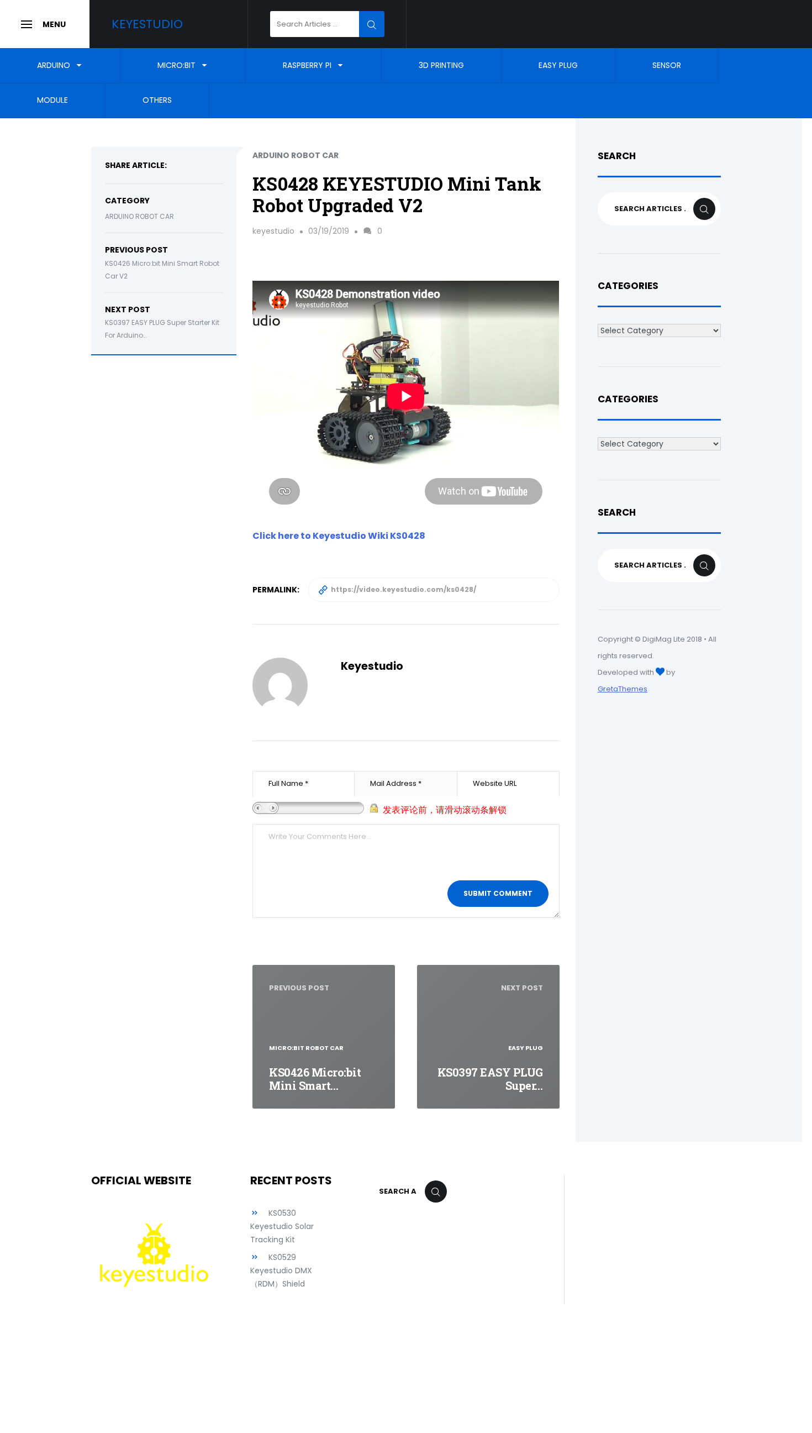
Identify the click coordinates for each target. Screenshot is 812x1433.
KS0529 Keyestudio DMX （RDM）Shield (281, 1270)
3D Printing (441, 65)
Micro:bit (176, 65)
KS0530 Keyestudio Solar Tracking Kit (282, 1226)
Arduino (53, 65)
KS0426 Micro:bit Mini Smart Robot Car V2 (162, 270)
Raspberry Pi (307, 65)
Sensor (666, 65)
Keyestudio (147, 24)
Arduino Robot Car (139, 216)
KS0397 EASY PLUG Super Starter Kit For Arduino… (162, 329)
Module (52, 100)
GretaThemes (622, 689)
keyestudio (273, 231)
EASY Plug (558, 65)
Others (157, 100)
